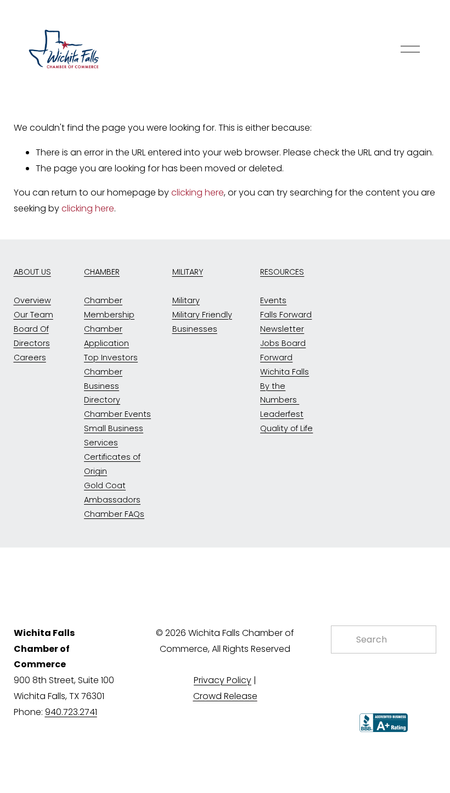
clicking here (197, 192)
